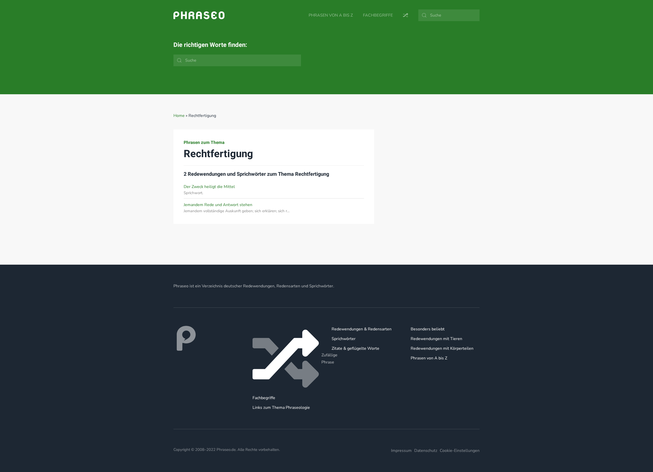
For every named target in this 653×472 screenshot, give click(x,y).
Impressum (401, 450)
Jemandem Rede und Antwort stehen (218, 205)
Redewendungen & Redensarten (362, 329)
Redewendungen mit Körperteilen (442, 348)
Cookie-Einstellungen (460, 450)
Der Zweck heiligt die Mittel (209, 187)
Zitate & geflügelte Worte (355, 348)
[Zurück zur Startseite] (198, 15)
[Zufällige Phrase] (287, 359)
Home (179, 115)
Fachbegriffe (378, 15)
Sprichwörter (344, 339)
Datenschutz (425, 450)
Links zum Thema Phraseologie (281, 407)
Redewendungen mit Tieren (436, 339)
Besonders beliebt (428, 329)
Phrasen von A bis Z (331, 15)
